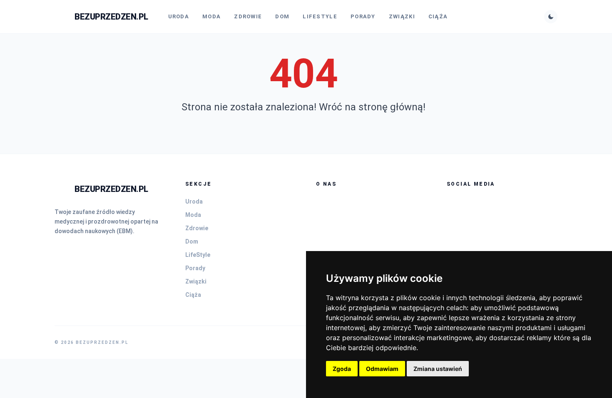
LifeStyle (320, 16)
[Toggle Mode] (550, 16)
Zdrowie (248, 16)
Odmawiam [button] (382, 368)
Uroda (178, 16)
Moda (211, 16)
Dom (282, 16)
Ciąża (438, 16)
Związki (402, 16)
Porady (363, 16)
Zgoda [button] (342, 368)
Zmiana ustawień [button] (437, 368)
